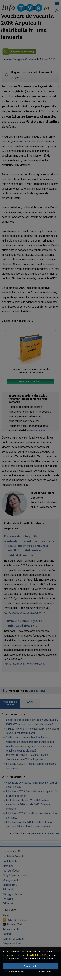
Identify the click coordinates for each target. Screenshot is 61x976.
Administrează (16, 971)
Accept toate (30, 966)
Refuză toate (44, 971)
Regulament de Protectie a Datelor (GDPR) (25, 955)
